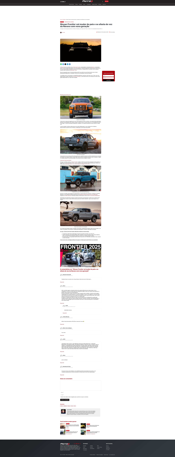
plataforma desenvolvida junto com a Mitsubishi (88, 194)
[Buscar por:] (102, 2)
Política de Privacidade (99, 454)
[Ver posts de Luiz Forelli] (61, 32)
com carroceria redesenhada (94, 195)
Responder (62, 282)
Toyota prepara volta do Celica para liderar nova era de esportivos (93, 426)
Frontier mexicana (67, 195)
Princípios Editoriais (92, 454)
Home (61, 19)
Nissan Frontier (75, 161)
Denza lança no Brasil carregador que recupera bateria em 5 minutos (93, 432)
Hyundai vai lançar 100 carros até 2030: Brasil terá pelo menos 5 (72, 432)
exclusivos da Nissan (77, 76)
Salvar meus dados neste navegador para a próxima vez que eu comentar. (74, 396)
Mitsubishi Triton (74, 70)
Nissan (62, 67)
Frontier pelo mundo (76, 67)
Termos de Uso (106, 454)
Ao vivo (106, 1)
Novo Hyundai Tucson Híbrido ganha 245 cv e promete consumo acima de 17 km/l (72, 425)
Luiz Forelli (63, 32)
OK (87, 229)
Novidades (64, 19)
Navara (93, 67)
